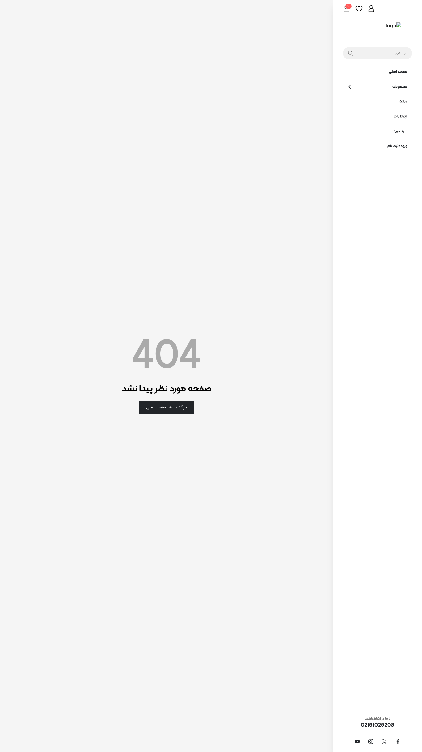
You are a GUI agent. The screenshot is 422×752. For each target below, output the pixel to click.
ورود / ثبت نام (397, 146)
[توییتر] (384, 741)
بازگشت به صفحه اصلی (166, 407)
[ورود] (371, 8)
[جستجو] (349, 53)
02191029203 (377, 725)
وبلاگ (403, 101)
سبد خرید (400, 131)
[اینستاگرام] (370, 741)
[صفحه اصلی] (377, 29)
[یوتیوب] (357, 741)
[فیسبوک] (397, 741)
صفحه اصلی (398, 72)
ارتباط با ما (400, 116)
